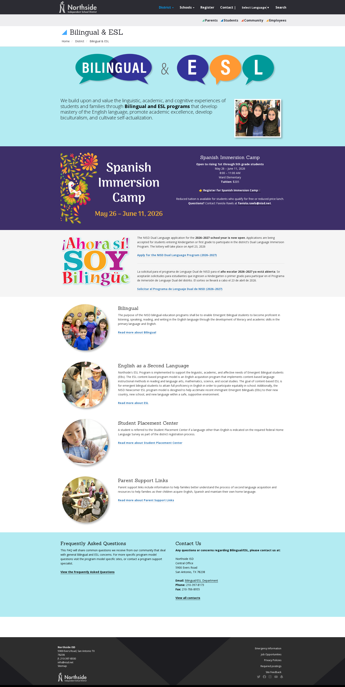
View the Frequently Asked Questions (87, 572)
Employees (277, 20)
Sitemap (62, 666)
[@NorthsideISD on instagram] (270, 677)
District (165, 7)
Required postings (271, 666)
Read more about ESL (133, 403)
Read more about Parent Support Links (146, 500)
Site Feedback (273, 672)
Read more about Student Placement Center (150, 443)
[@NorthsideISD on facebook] (264, 677)
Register (207, 7)
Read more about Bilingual (137, 332)
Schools (186, 7)
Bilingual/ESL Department (201, 580)
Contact (226, 7)
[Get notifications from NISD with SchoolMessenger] (282, 677)
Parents (211, 20)
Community (253, 20)
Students (231, 20)
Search (281, 7)
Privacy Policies (272, 660)
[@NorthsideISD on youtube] (276, 677)
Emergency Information (268, 648)
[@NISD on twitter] (258, 677)
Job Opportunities (271, 654)
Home (66, 41)
